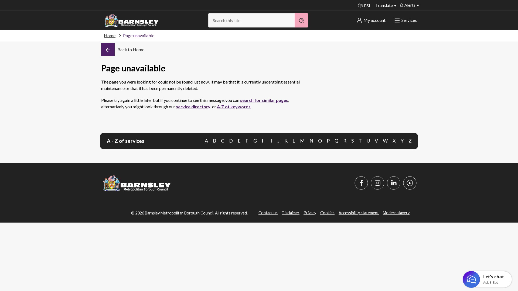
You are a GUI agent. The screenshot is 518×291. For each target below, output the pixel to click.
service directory (193, 106)
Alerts (409, 5)
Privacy (310, 212)
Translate (384, 5)
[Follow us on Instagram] (377, 183)
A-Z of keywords (234, 106)
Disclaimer (290, 212)
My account (374, 20)
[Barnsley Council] (132, 20)
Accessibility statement (359, 212)
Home (109, 35)
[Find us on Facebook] (361, 183)
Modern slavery (396, 212)
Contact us (268, 212)
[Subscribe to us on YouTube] (410, 183)
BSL (367, 5)
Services (409, 20)
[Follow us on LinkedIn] (393, 183)
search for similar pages (264, 100)
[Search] (301, 20)
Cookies (327, 212)
